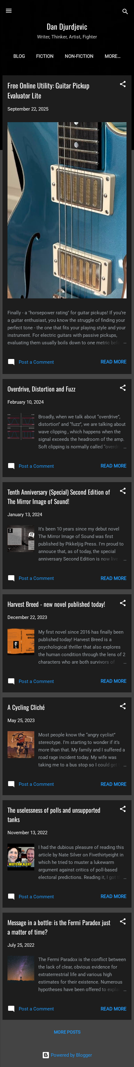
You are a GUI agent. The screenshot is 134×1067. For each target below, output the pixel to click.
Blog (19, 56)
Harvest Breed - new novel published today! (56, 604)
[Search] (125, 12)
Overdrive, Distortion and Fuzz (41, 388)
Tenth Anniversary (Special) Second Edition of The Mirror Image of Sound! (58, 496)
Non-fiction (79, 56)
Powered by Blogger (71, 1055)
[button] (123, 85)
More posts (67, 1032)
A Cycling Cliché (26, 707)
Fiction (45, 56)
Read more (114, 362)
